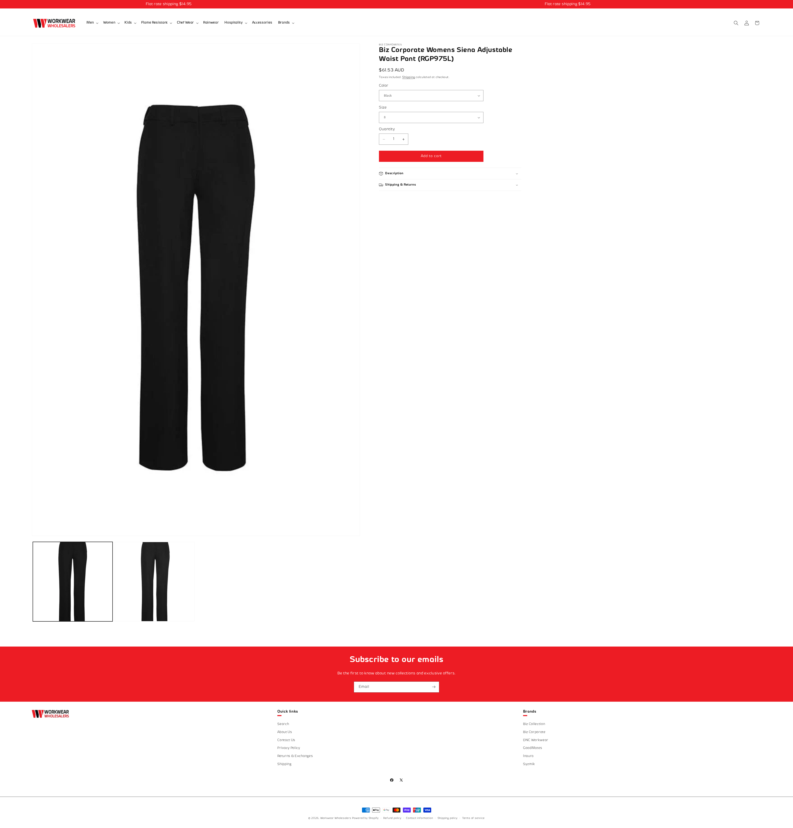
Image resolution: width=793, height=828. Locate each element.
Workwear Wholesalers (335, 818)
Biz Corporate (534, 732)
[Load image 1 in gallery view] (72, 581)
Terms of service (473, 818)
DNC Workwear (535, 740)
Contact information (419, 818)
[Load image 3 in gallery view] (154, 581)
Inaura (528, 756)
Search (283, 724)
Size (383, 107)
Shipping (408, 77)
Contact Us (286, 740)
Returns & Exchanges (295, 756)
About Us (284, 732)
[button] (92, 23)
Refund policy (392, 818)
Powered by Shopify (365, 818)
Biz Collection (534, 724)
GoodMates (532, 748)
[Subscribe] (434, 687)
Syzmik (529, 764)
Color (383, 86)
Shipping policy (448, 818)
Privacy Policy (288, 748)
